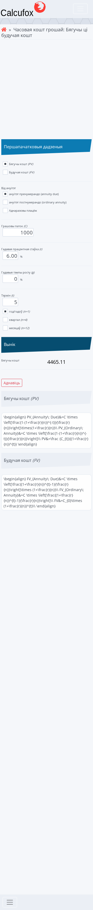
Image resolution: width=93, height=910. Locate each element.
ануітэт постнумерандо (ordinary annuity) (37, 202)
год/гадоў (19, 311)
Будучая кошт (21, 172)
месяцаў (19, 328)
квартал (18, 320)
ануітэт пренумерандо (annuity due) (34, 194)
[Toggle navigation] (80, 9)
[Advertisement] (46, 88)
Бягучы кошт (21, 164)
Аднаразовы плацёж (23, 210)
